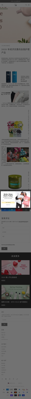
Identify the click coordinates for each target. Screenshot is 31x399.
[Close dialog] (29, 192)
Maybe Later (8, 204)
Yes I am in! (8, 202)
